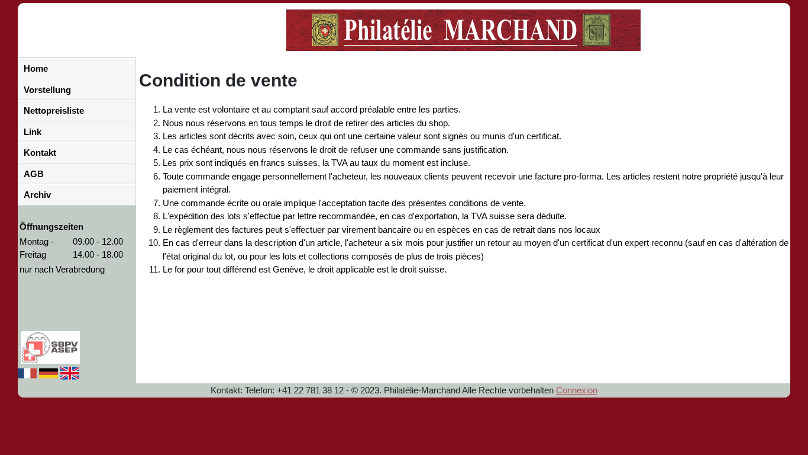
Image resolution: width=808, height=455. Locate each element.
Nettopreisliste (54, 110)
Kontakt (40, 153)
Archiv (37, 195)
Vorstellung (47, 90)
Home (36, 68)
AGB (34, 174)
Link (32, 132)
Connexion (576, 390)
